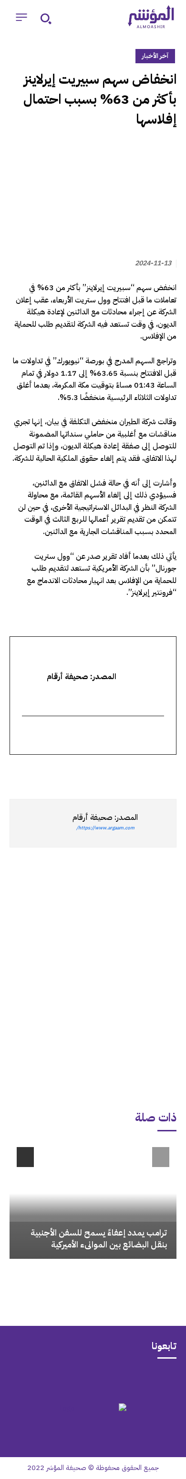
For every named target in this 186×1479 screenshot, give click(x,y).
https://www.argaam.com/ (105, 827)
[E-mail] (158, 736)
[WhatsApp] (145, 771)
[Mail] (130, 1379)
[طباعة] (101, 771)
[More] (57, 771)
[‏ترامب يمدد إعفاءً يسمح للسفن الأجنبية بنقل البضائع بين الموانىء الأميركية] (93, 1199)
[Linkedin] (123, 771)
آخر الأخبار (155, 56)
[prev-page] (160, 1157)
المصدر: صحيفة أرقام (105, 817)
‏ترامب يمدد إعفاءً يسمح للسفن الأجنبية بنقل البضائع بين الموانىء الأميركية (99, 1238)
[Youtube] (55, 1379)
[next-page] (25, 1157)
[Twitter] (166, 771)
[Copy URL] (79, 771)
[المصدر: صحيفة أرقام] (157, 823)
